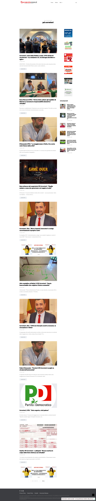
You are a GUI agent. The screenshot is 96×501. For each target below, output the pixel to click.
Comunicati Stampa (44, 493)
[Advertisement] (48, 12)
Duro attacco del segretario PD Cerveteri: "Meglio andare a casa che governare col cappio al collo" (36, 187)
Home (52, 2)
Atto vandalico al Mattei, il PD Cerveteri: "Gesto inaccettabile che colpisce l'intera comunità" (35, 284)
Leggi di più (23, 113)
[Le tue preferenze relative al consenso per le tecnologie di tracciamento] (94, 499)
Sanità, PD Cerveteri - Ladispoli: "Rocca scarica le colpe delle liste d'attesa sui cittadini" (36, 451)
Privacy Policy (23, 493)
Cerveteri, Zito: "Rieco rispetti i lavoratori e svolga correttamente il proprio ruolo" (37, 229)
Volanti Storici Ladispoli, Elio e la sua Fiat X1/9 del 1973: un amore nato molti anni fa (71, 142)
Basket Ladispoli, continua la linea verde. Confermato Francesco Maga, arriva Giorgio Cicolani (71, 106)
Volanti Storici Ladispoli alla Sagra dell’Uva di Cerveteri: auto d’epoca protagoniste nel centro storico (71, 133)
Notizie (56, 2)
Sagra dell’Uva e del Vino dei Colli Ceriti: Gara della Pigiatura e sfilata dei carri (71, 150)
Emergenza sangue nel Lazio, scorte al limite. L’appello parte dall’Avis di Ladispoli (71, 125)
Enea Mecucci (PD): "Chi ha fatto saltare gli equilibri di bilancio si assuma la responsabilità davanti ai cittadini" (38, 101)
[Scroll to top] (93, 495)
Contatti (36, 493)
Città (60, 2)
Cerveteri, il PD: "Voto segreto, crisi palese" (34, 410)
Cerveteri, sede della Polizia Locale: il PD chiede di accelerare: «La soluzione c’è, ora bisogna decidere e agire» (37, 57)
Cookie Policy (30, 493)
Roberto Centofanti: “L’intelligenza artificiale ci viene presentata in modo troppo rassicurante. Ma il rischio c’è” (71, 116)
